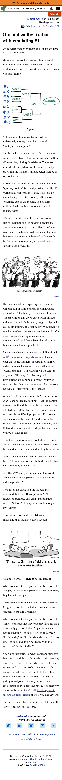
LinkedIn (39, 758)
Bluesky (49, 758)
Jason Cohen (36, 18)
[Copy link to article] (54, 725)
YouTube (32, 761)
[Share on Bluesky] (31, 725)
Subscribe (55, 13)
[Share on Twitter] (8, 725)
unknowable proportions (24, 357)
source (56, 296)
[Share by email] (42, 725)
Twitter (30, 758)
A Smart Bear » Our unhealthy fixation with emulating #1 (33, 8)
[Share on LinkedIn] (19, 725)
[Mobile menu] (56, 8)
